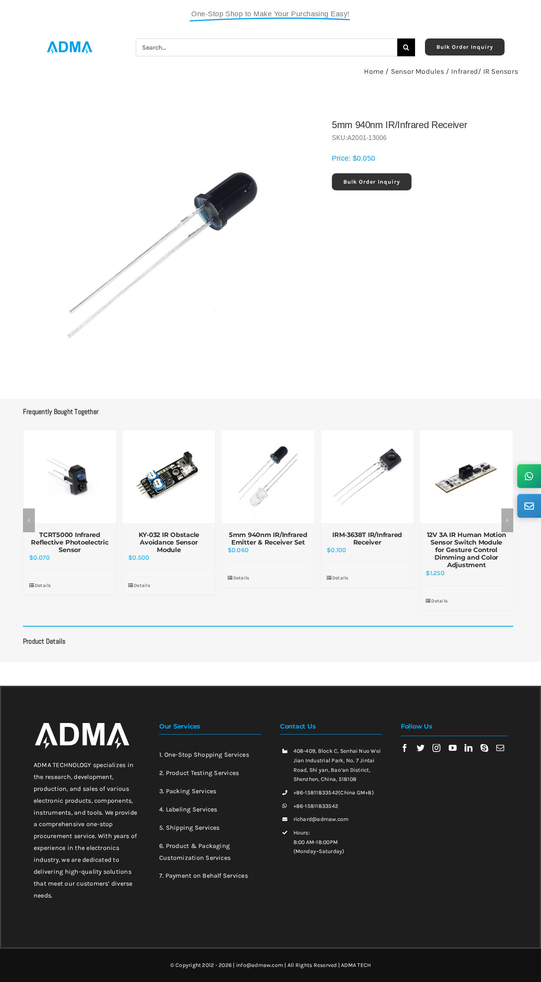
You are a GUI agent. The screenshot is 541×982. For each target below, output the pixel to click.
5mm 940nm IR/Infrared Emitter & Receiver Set (268, 538)
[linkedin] (468, 748)
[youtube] (453, 748)
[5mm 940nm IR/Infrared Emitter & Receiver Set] (268, 476)
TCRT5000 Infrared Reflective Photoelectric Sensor (69, 542)
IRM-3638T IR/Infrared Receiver (367, 538)
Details (43, 585)
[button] (29, 520)
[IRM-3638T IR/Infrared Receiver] (367, 476)
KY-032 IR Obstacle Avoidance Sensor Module (169, 542)
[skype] (484, 748)
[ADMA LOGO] (69, 43)
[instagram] (436, 748)
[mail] (500, 748)
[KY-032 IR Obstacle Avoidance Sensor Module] (168, 476)
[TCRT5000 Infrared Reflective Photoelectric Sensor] (69, 476)
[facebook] (405, 748)
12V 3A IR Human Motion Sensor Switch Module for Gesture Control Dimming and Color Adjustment (466, 550)
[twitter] (421, 748)
